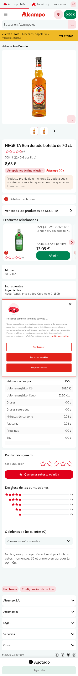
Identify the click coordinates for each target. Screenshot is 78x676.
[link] (38, 589)
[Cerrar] (70, 304)
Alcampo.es (10, 611)
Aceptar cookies (39, 367)
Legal (6, 622)
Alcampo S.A (11, 600)
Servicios (9, 634)
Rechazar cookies (39, 357)
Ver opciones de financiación (26, 171)
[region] (39, 338)
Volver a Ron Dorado (15, 46)
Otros (6, 645)
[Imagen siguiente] (54, 131)
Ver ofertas (66, 35)
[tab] (39, 87)
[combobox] (35, 24)
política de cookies (60, 336)
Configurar (39, 347)
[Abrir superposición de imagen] (71, 119)
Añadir (53, 255)
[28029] (58, 14)
